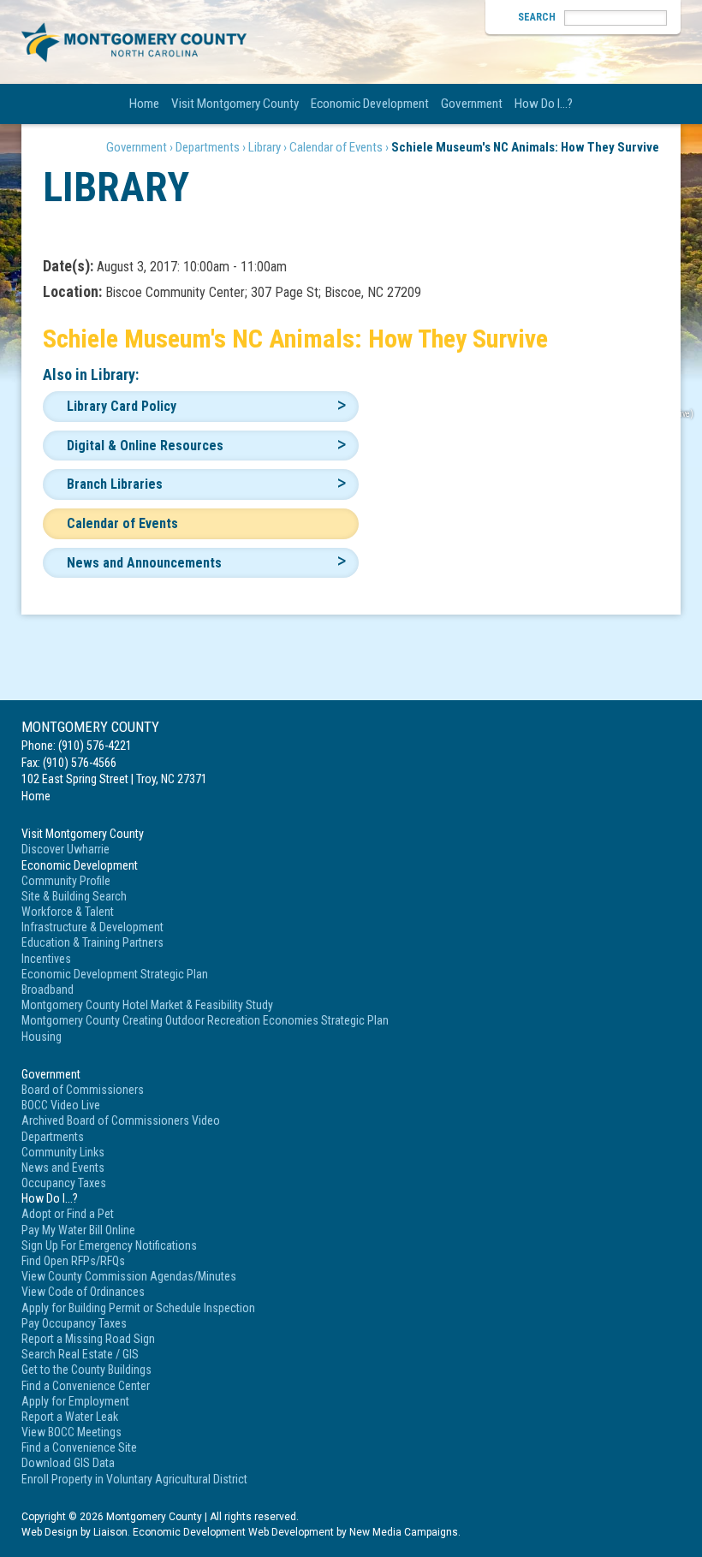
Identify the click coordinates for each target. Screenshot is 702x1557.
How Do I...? (544, 103)
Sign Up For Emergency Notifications (109, 1245)
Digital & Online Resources (145, 445)
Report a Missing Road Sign (88, 1339)
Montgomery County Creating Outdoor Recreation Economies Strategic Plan (205, 1020)
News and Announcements (144, 563)
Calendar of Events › (339, 147)
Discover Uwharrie (65, 849)
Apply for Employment (75, 1401)
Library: (115, 374)
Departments (52, 1137)
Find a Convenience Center (85, 1386)
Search (537, 17)
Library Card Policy (121, 406)
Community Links (62, 1152)
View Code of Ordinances (83, 1291)
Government (472, 103)
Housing (41, 1036)
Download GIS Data (68, 1463)
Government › (139, 147)
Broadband (47, 989)
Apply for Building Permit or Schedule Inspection (138, 1308)
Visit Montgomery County (235, 103)
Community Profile (65, 881)
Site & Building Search (74, 896)
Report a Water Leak (69, 1416)
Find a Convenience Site (79, 1447)
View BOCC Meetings (71, 1432)
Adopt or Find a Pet (67, 1214)
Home (144, 103)
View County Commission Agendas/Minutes (128, 1276)
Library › (267, 147)
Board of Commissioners (82, 1089)
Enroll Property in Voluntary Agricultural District (134, 1479)
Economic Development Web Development (233, 1532)
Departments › (211, 147)
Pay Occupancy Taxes (74, 1323)
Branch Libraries (115, 484)
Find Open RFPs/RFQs (73, 1261)
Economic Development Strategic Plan (114, 974)
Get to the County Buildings (86, 1369)
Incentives (46, 959)
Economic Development (370, 103)
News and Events (62, 1167)
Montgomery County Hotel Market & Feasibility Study (147, 1005)
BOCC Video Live (60, 1105)
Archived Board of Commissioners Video (120, 1120)
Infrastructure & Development (92, 927)
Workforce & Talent (67, 911)
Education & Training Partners (92, 942)
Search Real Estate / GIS (80, 1354)
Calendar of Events (122, 523)
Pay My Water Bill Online (78, 1230)
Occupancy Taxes (63, 1183)
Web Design (49, 1532)
